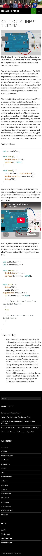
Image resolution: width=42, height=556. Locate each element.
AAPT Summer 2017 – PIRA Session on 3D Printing (19, 428)
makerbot (4, 481)
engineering (5, 464)
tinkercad (4, 515)
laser (3, 472)
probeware (5, 498)
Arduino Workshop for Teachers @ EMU (15, 417)
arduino (4, 451)
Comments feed (7, 538)
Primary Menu (39, 11)
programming (6, 506)
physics (4, 489)
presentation (6, 493)
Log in (3, 530)
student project (7, 510)
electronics (5, 460)
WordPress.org (6, 542)
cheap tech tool (7, 456)
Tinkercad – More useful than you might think (17, 432)
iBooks (3, 468)
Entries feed (5, 534)
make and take (6, 477)
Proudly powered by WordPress (11, 553)
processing (5, 502)
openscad (4, 485)
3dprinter (4, 447)
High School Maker (10, 10)
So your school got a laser (10, 413)
